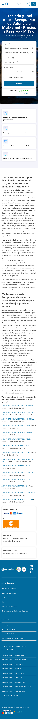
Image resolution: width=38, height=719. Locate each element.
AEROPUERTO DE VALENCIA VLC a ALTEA (16, 452)
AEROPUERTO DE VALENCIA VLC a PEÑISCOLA (18, 419)
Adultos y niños (8, 67)
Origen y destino (8, 44)
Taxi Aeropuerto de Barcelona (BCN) (14, 660)
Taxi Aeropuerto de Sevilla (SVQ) (12, 664)
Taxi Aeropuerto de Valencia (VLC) (13, 673)
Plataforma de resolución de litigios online (16, 611)
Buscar (19, 83)
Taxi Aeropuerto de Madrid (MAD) (13, 655)
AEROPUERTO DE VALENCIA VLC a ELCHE (16, 426)
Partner (4, 597)
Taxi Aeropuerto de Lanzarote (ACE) (13, 682)
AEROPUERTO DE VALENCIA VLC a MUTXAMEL (18, 405)
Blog (3, 602)
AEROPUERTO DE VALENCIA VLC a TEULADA (17, 432)
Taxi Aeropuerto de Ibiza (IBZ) (11, 669)
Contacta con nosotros (9, 606)
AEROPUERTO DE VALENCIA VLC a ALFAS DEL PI (18, 493)
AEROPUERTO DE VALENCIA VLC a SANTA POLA (18, 473)
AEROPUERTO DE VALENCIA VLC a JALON (16, 466)
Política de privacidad (9, 629)
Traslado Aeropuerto (9, 589)
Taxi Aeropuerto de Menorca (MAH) (13, 691)
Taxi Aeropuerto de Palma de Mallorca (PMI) (16, 687)
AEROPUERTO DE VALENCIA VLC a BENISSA (17, 446)
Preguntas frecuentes (9, 593)
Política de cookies (8, 634)
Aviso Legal (5, 625)
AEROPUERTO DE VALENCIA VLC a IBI (14, 486)
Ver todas (26, 93)
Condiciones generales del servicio (13, 638)
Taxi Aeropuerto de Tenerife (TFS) (13, 678)
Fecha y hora (7, 58)
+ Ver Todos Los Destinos (10, 695)
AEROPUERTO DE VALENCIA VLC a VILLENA (17, 479)
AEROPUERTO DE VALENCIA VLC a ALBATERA (17, 499)
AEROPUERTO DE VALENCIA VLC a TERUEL (16, 439)
